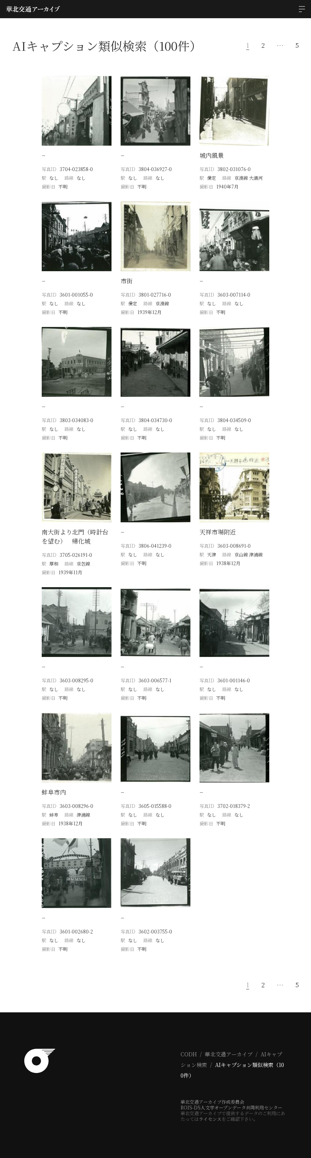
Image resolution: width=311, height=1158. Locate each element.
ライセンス (210, 1119)
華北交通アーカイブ (229, 1054)
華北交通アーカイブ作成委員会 (212, 1101)
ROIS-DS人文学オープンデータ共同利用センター (231, 1107)
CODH (189, 1054)
